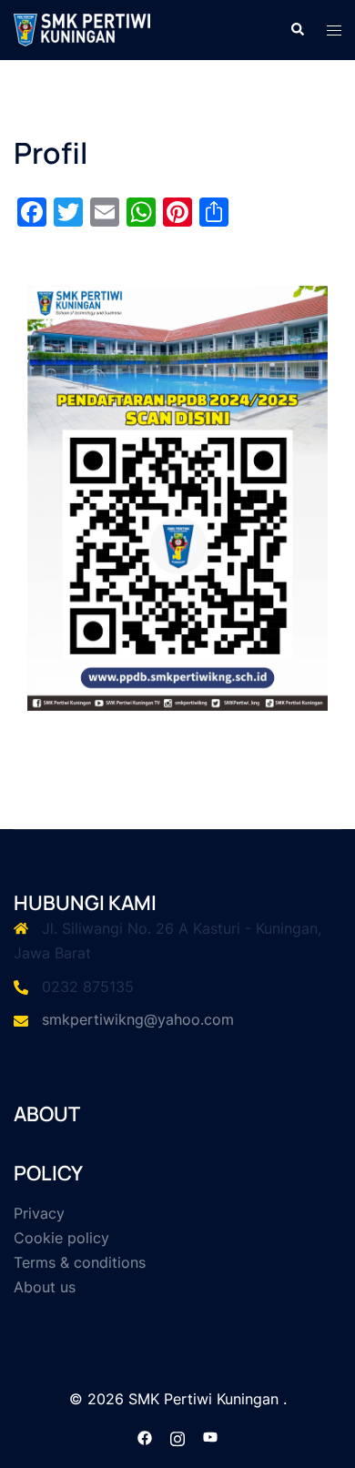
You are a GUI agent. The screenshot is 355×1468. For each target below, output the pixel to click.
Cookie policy (61, 1238)
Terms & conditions (80, 1262)
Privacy (39, 1213)
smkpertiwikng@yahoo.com (138, 1019)
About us (45, 1287)
